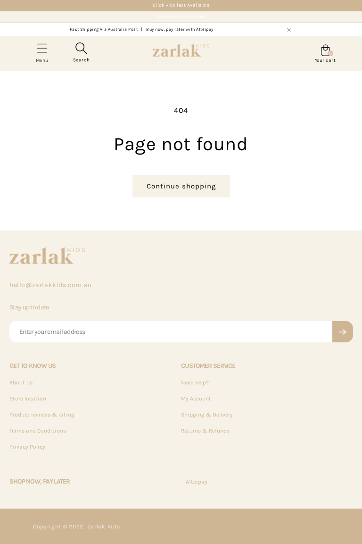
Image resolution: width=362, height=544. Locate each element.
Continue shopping (181, 186)
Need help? (195, 382)
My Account (196, 398)
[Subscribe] (342, 331)
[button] (81, 51)
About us (21, 382)
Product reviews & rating (41, 414)
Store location (27, 398)
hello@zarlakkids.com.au (50, 285)
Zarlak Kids (103, 526)
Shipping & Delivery (207, 414)
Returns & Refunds (205, 430)
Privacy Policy (27, 446)
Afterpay (196, 481)
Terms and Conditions (37, 430)
